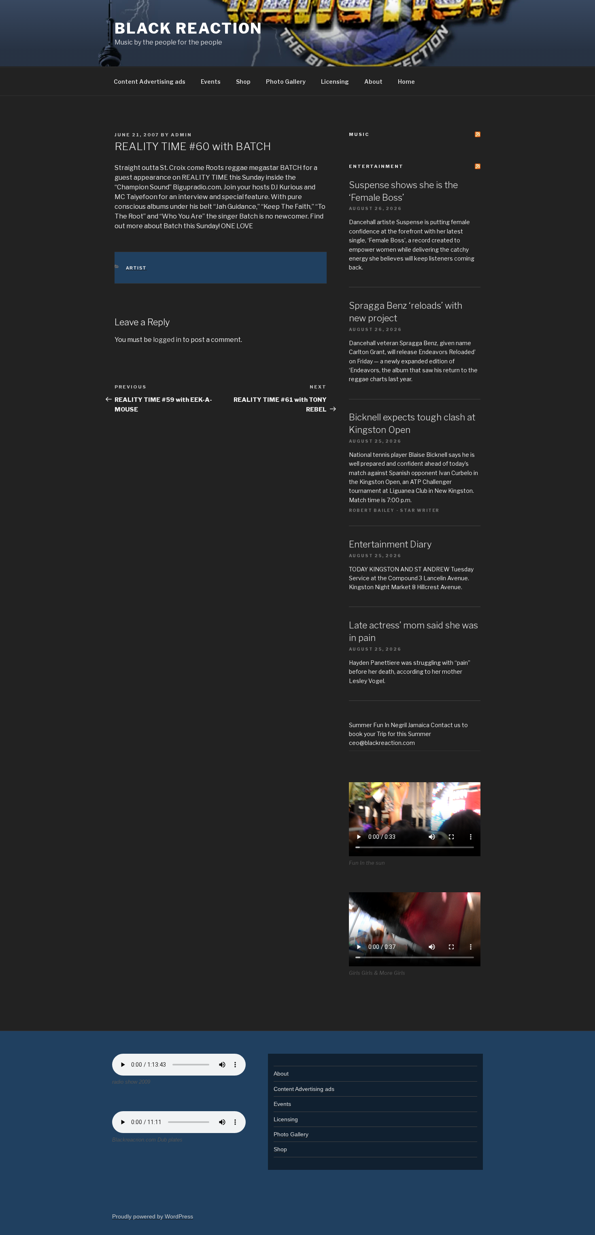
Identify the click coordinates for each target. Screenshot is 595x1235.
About (373, 81)
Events (211, 81)
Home (406, 81)
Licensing (335, 81)
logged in (167, 340)
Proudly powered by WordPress (152, 1216)
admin (181, 135)
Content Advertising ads (149, 81)
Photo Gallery (286, 81)
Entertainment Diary (390, 544)
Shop (243, 81)
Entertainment (376, 166)
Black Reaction (189, 28)
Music (359, 134)
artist (136, 267)
